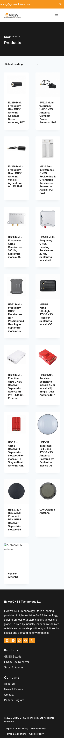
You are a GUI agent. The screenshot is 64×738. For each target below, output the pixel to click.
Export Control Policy (16, 728)
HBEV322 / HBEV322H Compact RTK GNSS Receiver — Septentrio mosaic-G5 (15, 519)
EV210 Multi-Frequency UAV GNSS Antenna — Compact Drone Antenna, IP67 (16, 112)
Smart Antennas (13, 667)
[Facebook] (13, 640)
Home (7, 36)
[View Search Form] (59, 4)
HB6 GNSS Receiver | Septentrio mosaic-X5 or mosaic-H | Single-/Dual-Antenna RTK (47, 385)
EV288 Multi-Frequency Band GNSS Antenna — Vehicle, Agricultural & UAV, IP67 (15, 176)
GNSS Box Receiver (16, 662)
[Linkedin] (7, 640)
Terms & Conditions (15, 733)
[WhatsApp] (19, 640)
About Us (9, 683)
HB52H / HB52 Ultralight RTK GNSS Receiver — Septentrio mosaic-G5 (46, 314)
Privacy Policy (38, 728)
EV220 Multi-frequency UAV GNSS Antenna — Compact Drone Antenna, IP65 (47, 112)
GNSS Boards (12, 656)
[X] (32, 640)
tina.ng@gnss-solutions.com (15, 4)
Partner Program (14, 700)
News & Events (13, 689)
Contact (8, 694)
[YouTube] (25, 640)
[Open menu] (56, 15)
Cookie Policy (36, 733)
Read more (12, 194)
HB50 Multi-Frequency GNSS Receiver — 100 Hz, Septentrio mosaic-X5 (15, 247)
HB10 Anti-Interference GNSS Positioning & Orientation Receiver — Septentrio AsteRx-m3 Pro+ (47, 179)
